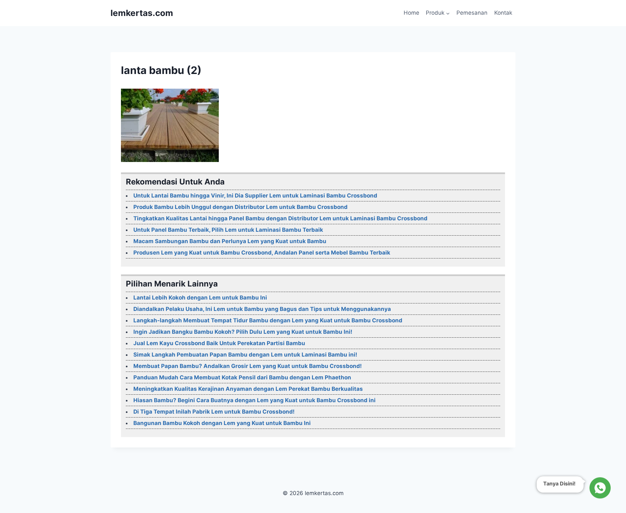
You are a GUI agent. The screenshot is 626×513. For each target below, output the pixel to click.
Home (411, 12)
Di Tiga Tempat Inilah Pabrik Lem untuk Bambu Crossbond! (214, 411)
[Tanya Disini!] (599, 487)
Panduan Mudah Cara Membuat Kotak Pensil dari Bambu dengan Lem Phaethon (242, 377)
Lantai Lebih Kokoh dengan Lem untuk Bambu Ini (200, 297)
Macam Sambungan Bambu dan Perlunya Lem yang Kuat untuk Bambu (229, 241)
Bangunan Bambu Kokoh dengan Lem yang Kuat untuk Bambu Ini (222, 423)
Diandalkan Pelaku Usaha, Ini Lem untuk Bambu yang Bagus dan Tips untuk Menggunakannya (262, 309)
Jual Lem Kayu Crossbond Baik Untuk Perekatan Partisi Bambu (219, 343)
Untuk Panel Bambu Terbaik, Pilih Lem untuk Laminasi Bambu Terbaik (228, 230)
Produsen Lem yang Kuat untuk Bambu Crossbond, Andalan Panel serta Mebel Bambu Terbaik (261, 252)
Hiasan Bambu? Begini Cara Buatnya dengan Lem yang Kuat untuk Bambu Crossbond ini (254, 400)
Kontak (503, 12)
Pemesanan (471, 12)
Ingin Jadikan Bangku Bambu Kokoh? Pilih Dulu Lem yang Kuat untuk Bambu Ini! (242, 332)
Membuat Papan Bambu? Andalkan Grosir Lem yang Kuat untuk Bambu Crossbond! (247, 366)
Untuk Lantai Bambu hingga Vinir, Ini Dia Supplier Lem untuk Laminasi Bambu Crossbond (255, 195)
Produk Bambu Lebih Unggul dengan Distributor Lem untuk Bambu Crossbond (240, 207)
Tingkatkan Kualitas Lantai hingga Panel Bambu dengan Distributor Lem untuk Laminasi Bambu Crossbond (280, 218)
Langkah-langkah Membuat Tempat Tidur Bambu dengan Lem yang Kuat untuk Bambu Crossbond (267, 320)
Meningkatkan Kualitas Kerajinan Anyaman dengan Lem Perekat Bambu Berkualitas (248, 389)
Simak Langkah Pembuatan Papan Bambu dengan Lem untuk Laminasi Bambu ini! (245, 354)
